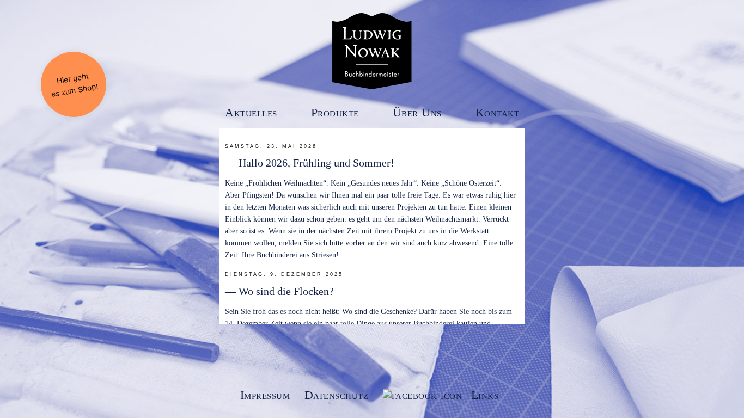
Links (485, 395)
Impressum (265, 395)
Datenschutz (336, 395)
